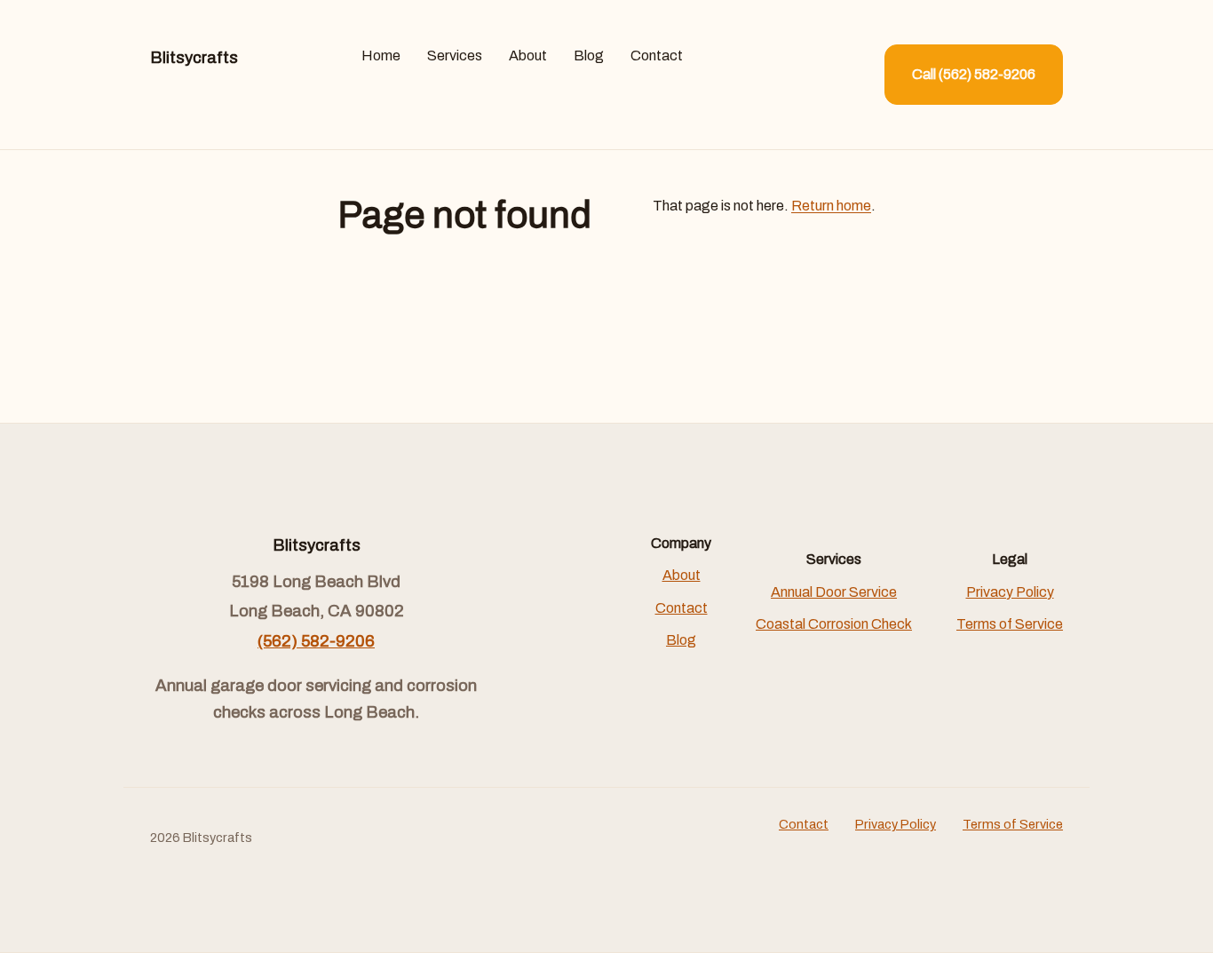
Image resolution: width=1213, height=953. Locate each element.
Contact (656, 55)
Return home (831, 205)
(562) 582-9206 (316, 641)
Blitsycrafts (194, 58)
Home (380, 55)
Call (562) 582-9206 (973, 74)
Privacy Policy (1010, 592)
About (528, 55)
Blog (589, 55)
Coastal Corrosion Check (834, 623)
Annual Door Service (834, 592)
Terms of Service (1009, 623)
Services (454, 55)
